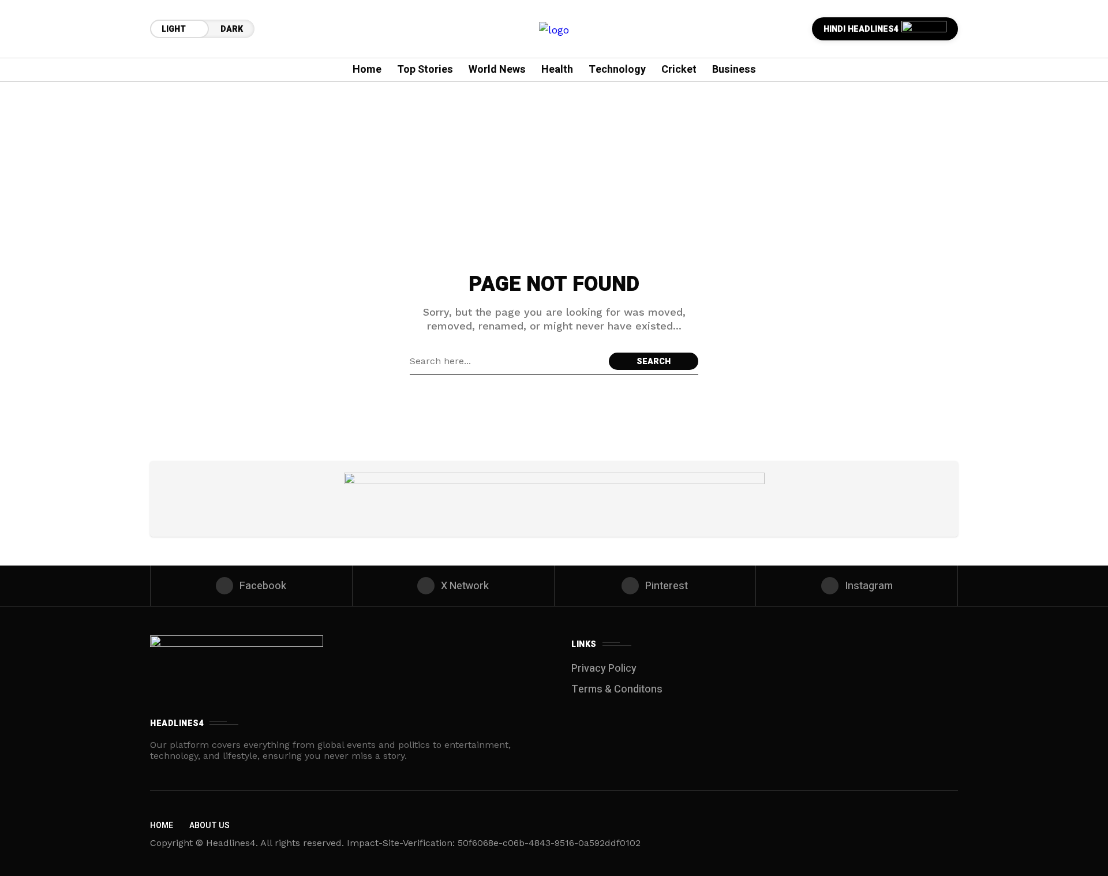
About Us (209, 825)
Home (161, 825)
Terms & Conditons (616, 689)
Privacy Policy (604, 668)
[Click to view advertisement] (554, 499)
